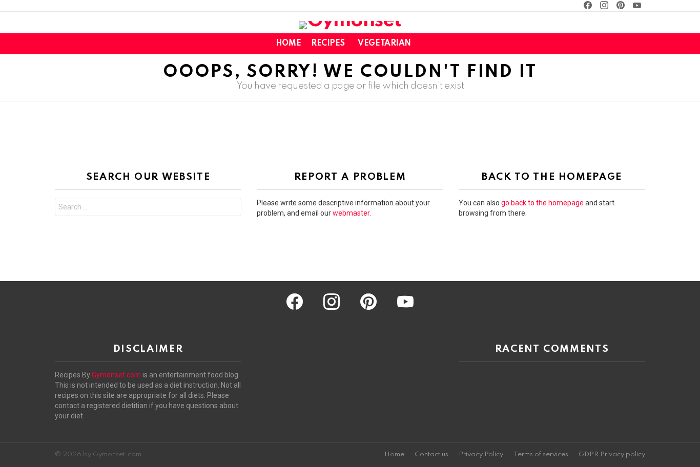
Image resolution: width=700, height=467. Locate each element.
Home (288, 43)
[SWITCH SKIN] (621, 43)
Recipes (327, 43)
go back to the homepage (542, 203)
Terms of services (540, 454)
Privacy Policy (481, 454)
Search (231, 208)
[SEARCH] (639, 43)
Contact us (431, 454)
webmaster (351, 213)
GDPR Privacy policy (612, 454)
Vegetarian (384, 43)
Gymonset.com (116, 375)
